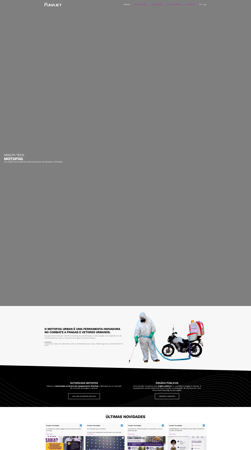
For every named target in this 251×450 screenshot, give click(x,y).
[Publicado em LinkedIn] (81, 425)
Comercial (157, 4)
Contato (190, 4)
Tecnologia (140, 4)
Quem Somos (174, 4)
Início (127, 4)
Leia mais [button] (49, 434)
